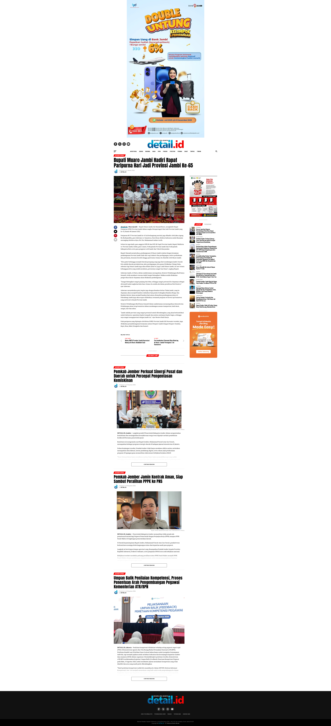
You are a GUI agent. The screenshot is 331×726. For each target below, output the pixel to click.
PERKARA (180, 151)
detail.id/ (124, 227)
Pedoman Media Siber (160, 714)
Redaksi (170, 714)
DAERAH (141, 151)
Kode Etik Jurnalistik (146, 714)
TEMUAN (199, 151)
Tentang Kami (177, 714)
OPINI (159, 151)
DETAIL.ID (123, 172)
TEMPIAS (192, 151)
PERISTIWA (172, 151)
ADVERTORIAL (133, 151)
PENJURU (165, 151)
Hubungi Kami (186, 714)
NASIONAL (147, 151)
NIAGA (153, 151)
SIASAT (186, 151)
